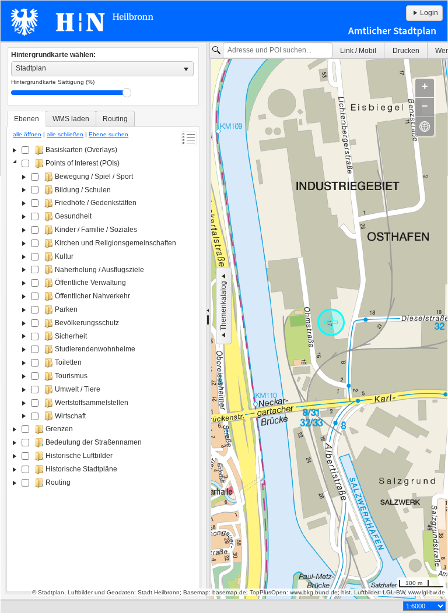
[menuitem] (358, 50)
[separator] (208, 321)
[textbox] (277, 51)
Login (429, 13)
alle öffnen (27, 134)
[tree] (103, 366)
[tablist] (103, 351)
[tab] (26, 119)
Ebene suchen (108, 134)
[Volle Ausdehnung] (424, 126)
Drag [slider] (127, 92)
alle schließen (65, 134)
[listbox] (102, 68)
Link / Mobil (358, 51)
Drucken (406, 51)
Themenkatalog (223, 305)
